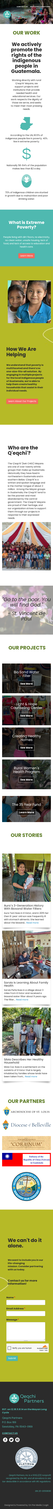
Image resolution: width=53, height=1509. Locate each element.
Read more (32, 922)
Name (10, 1297)
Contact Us (22, 7)
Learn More (26, 255)
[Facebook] (5, 1440)
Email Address (15, 1308)
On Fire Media (35, 1505)
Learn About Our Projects (22, 401)
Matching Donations (40, 7)
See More (26, 683)
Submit (12, 1358)
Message (12, 1319)
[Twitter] (11, 1440)
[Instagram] (17, 1440)
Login (46, 1505)
